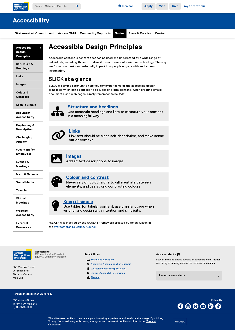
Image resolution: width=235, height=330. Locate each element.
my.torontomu (194, 6)
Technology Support (102, 259)
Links (19, 76)
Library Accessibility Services (108, 273)
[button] (127, 6)
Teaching (22, 190)
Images (21, 84)
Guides (119, 33)
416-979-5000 (24, 307)
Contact (161, 33)
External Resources (23, 225)
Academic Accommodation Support (111, 264)
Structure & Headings (24, 66)
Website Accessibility (25, 213)
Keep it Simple (26, 105)
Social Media (25, 182)
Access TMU (67, 33)
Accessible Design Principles (23, 52)
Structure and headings (93, 107)
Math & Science (27, 174)
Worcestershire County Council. (75, 227)
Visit (162, 6)
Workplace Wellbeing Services (108, 268)
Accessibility (31, 21)
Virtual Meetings (22, 200)
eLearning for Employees (25, 152)
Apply (148, 6)
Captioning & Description (25, 127)
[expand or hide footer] (220, 294)
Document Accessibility (25, 115)
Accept (180, 321)
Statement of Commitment (34, 33)
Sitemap (95, 277)
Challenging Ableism (24, 139)
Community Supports (95, 33)
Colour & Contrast (22, 94)
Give (175, 6)
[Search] (77, 6)
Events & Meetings (22, 164)
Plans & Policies (140, 33)
